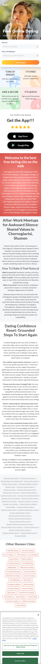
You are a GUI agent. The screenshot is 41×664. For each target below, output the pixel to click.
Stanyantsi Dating (27, 588)
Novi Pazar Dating (29, 571)
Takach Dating (11, 592)
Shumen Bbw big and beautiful (11, 481)
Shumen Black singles (9, 484)
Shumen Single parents (11, 533)
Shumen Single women (29, 533)
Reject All (20, 653)
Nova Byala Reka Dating (13, 571)
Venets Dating (20, 605)
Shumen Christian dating (25, 487)
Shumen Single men (31, 527)
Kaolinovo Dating (26, 559)
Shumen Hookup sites (8, 496)
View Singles (20, 62)
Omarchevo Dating (29, 576)
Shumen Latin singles (9, 501)
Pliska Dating (27, 580)
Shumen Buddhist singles (28, 484)
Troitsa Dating (8, 597)
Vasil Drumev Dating (12, 601)
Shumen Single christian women (19, 518)
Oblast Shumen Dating (13, 576)
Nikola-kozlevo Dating (26, 567)
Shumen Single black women (20, 513)
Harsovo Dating (8, 555)
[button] (34, 4)
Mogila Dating (12, 567)
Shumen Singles (20, 536)
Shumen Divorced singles (27, 490)
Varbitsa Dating (32, 597)
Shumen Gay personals (11, 493)
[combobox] (20, 46)
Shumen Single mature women (12, 527)
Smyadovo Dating (13, 588)
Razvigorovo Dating (14, 584)
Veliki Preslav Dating (28, 601)
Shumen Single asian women (28, 510)
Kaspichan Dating (13, 563)
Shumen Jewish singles (30, 498)
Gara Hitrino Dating (27, 550)
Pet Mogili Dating (15, 580)
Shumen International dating (28, 496)
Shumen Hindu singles (29, 493)
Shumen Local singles (10, 504)
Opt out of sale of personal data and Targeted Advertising (20, 646)
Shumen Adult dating (11, 478)
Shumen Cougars (10, 490)
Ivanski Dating (33, 555)
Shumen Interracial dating (10, 498)
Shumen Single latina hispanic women (19, 524)
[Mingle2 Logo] (5, 5)
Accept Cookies (20, 661)
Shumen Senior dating (9, 510)
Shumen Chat (10, 487)
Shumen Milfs (10, 507)
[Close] (38, 614)
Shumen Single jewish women (19, 521)
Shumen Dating (28, 584)
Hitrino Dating (21, 555)
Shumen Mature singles (28, 504)
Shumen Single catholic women (20, 516)
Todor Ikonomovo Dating (26, 592)
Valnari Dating (20, 597)
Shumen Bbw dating (31, 481)
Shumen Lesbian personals (28, 501)
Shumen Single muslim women (19, 530)
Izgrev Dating (13, 559)
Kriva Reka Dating (27, 563)
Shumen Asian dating (28, 478)
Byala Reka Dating (13, 550)
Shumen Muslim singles (25, 507)
